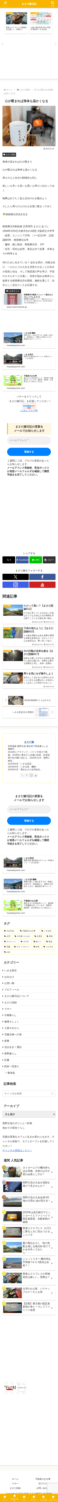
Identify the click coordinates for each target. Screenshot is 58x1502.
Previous (2, 44)
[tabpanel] (16, 22)
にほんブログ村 (29, 410)
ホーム (15, 1479)
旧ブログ (43, 1483)
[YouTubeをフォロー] (42, 585)
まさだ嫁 (29, 742)
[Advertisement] (29, 56)
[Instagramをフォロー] (15, 585)
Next (55, 44)
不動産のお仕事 (42, 1479)
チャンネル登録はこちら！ (17, 1150)
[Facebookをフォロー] (42, 577)
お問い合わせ (42, 1488)
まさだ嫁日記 (29, 4)
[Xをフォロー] (15, 577)
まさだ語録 (10, 154)
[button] (49, 559)
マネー (15, 1483)
